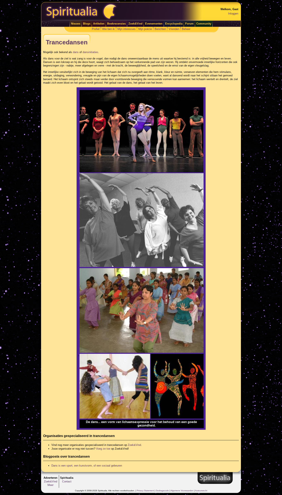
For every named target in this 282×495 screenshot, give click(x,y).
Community (203, 23)
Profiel (96, 29)
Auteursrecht (201, 490)
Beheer (186, 29)
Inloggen (233, 13)
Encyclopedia (173, 23)
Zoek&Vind (135, 23)
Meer (50, 485)
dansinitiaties (90, 52)
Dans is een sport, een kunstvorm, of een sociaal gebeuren (86, 465)
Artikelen (98, 23)
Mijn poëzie (145, 29)
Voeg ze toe (103, 448)
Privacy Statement (145, 490)
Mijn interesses (126, 29)
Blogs (86, 23)
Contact (66, 481)
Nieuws (75, 23)
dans (76, 52)
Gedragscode (162, 490)
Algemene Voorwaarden (182, 490)
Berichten (160, 29)
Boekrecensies (116, 23)
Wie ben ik (108, 29)
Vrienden (174, 29)
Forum (189, 23)
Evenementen (153, 23)
